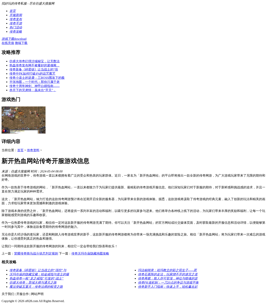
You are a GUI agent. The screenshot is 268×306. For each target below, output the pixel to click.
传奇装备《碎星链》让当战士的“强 (33, 69)
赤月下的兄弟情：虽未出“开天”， (32, 90)
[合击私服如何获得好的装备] (24, 132)
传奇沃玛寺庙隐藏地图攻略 (90, 253)
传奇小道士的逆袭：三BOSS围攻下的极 (37, 77)
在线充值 (8, 43)
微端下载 (21, 43)
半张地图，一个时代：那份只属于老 (34, 81)
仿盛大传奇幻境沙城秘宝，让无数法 (34, 61)
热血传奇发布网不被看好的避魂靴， (34, 65)
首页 (20, 150)
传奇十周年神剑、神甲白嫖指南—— (34, 86)
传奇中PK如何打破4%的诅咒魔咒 (32, 73)
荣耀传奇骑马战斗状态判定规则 (36, 253)
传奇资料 (33, 150)
